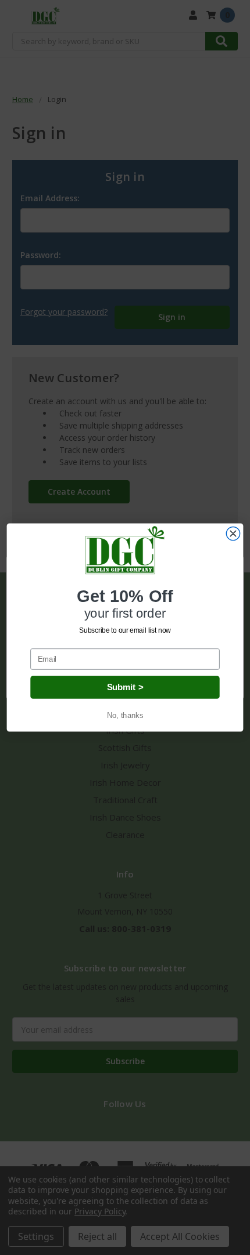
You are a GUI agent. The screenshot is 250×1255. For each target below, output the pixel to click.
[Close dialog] (233, 533)
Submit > (125, 687)
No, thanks (125, 716)
